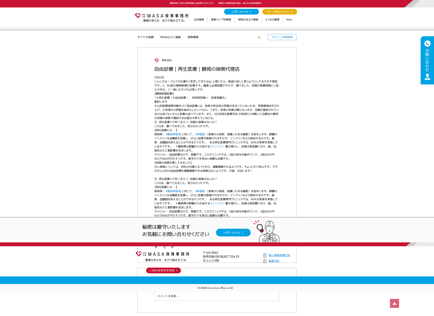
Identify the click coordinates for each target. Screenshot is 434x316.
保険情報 (193, 37)
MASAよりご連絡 (170, 37)
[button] (221, 20)
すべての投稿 (145, 37)
